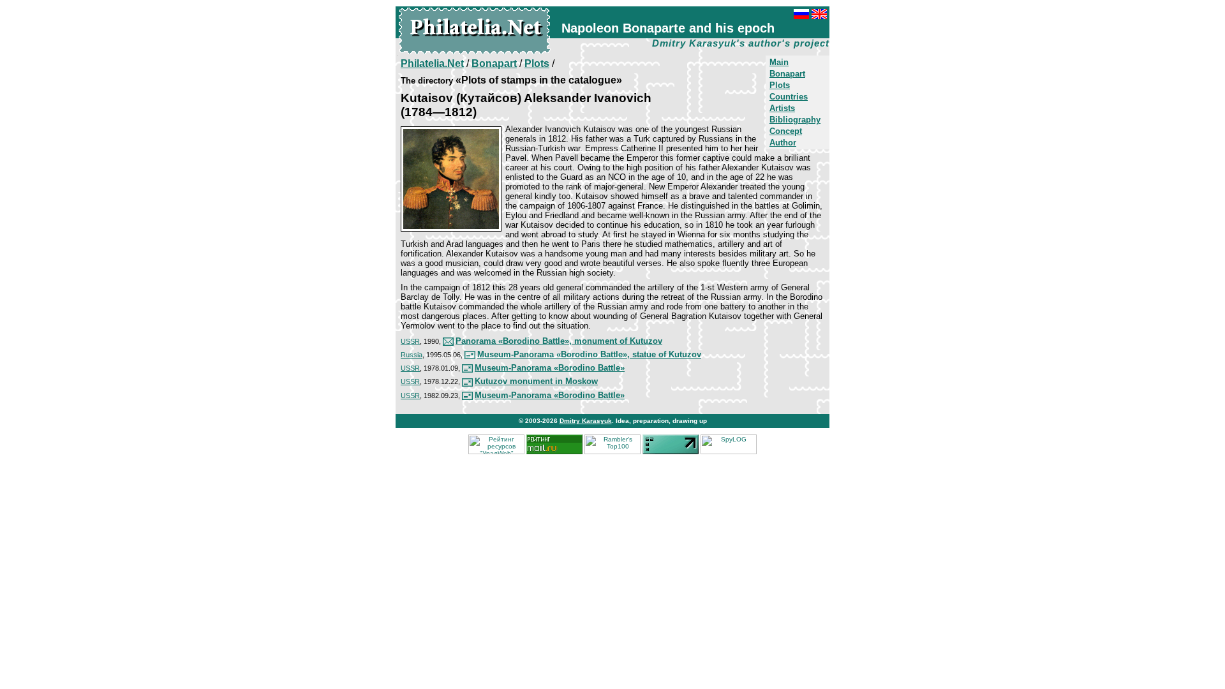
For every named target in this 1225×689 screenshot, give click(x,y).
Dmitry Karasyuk (586, 420)
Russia (411, 355)
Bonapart (787, 73)
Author (782, 142)
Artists (782, 108)
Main (779, 62)
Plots (779, 85)
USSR (410, 341)
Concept (785, 131)
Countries (788, 96)
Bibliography (794, 119)
